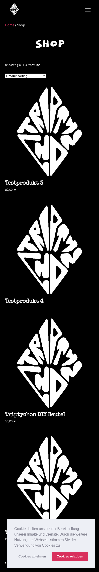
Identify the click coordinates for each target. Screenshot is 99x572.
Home (9, 25)
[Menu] (88, 9)
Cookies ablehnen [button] (32, 556)
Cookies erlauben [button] (70, 556)
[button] (62, 545)
